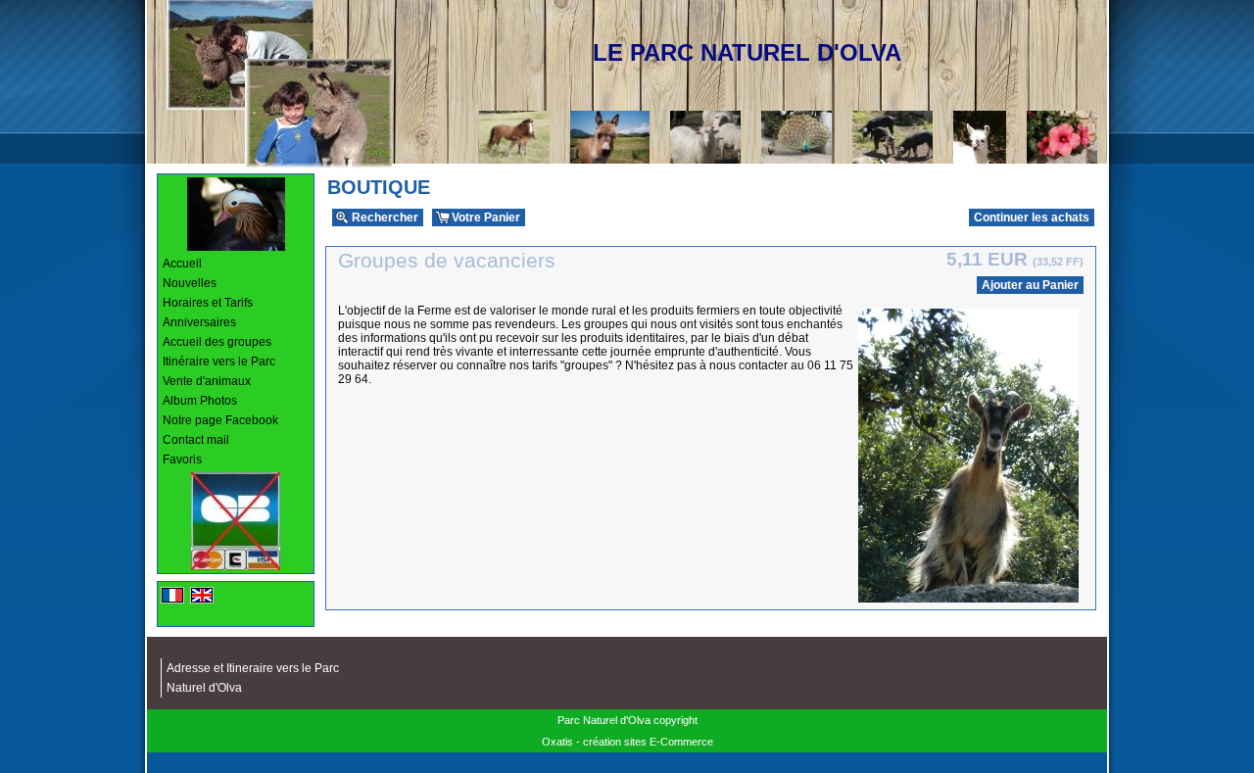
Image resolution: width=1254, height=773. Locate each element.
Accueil (182, 263)
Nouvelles (190, 283)
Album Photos (200, 401)
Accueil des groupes (217, 342)
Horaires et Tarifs (208, 303)
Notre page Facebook (220, 420)
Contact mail (196, 440)
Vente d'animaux (207, 381)
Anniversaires (199, 322)
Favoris (182, 459)
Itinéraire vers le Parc (219, 361)
